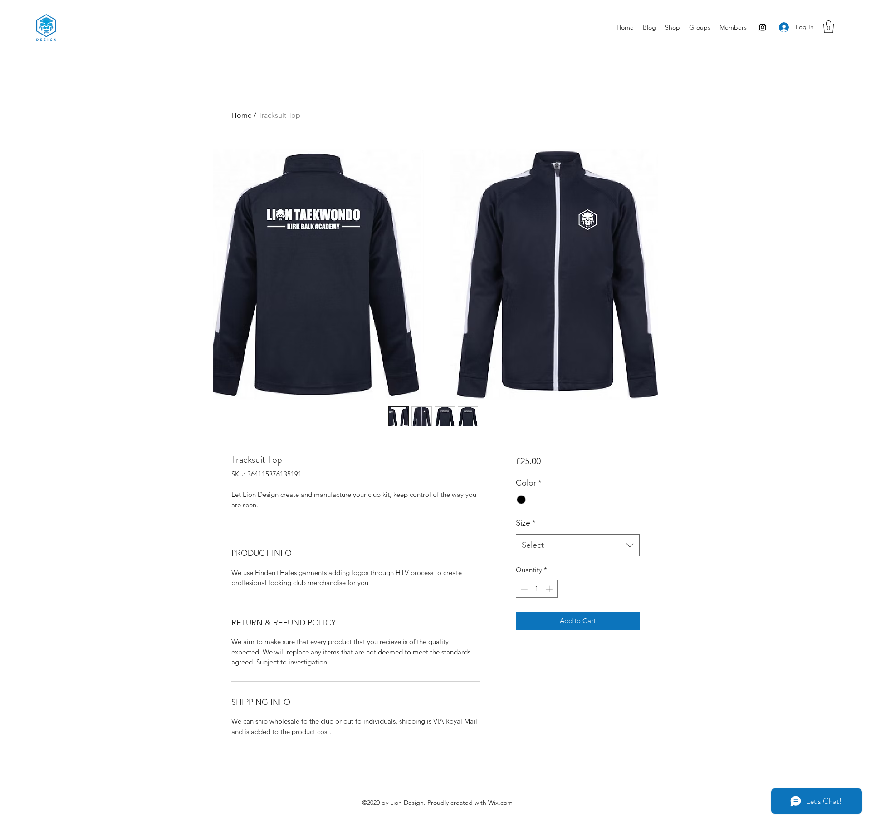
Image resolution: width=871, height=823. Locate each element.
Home (241, 115)
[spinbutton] (536, 588)
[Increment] (550, 588)
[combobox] (578, 545)
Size (526, 523)
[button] (828, 26)
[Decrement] (523, 588)
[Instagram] (762, 27)
